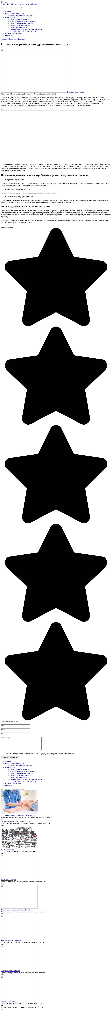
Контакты (9, 35)
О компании (9, 11)
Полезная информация (13, 33)
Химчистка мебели (8, 1001)
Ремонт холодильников (18, 27)
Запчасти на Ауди (7, 849)
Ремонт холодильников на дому (21, 15)
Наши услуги (10, 17)
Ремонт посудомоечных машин (21, 23)
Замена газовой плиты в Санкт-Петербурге (17, 910)
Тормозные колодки (8, 880)
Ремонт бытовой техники (19, 19)
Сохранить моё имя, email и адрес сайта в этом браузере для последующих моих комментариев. (39, 754)
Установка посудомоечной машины (23, 31)
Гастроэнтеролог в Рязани (10, 971)
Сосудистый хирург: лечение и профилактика (18, 815)
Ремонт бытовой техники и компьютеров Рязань (19, 4)
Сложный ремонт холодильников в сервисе (26, 29)
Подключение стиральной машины (23, 21)
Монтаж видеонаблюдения (11, 940)
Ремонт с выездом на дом (14, 13)
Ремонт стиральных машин (20, 25)
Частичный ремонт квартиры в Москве (15, 821)
